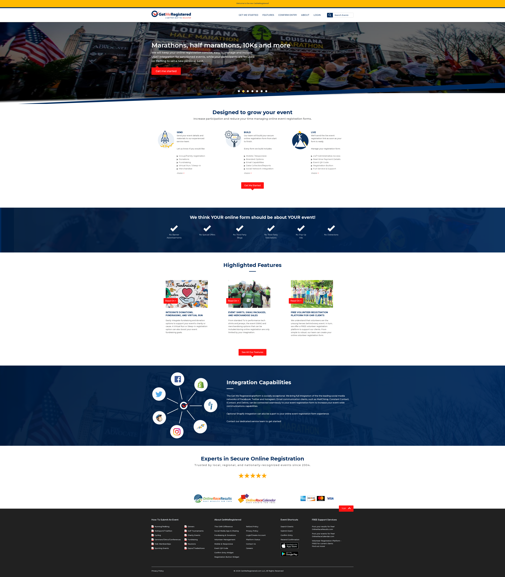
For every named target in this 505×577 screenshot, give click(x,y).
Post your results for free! (323, 526)
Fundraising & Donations (225, 535)
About (305, 15)
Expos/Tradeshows (196, 548)
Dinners (191, 526)
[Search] (330, 15)
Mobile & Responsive (223, 544)
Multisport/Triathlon (163, 531)
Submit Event (287, 531)
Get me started (166, 71)
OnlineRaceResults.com (322, 529)
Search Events (287, 526)
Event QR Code (221, 548)
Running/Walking (162, 526)
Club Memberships (163, 544)
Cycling (158, 535)
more (180, 173)
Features (268, 15)
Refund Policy (252, 526)
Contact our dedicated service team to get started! (254, 421)
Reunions (192, 544)
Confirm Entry (287, 15)
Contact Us (251, 544)
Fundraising (193, 539)
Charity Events (194, 535)
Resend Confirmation (290, 539)
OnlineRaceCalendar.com (323, 536)
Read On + (170, 301)
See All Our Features (252, 352)
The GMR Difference (223, 526)
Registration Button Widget (226, 557)
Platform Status (253, 539)
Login (317, 15)
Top (344, 508)
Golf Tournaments (196, 531)
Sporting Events (162, 548)
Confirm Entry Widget (224, 552)
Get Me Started (248, 15)
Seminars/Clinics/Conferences (168, 539)
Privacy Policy (252, 531)
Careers (249, 548)
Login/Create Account (256, 535)
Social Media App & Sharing (226, 531)
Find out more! (318, 546)
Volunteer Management (224, 539)
